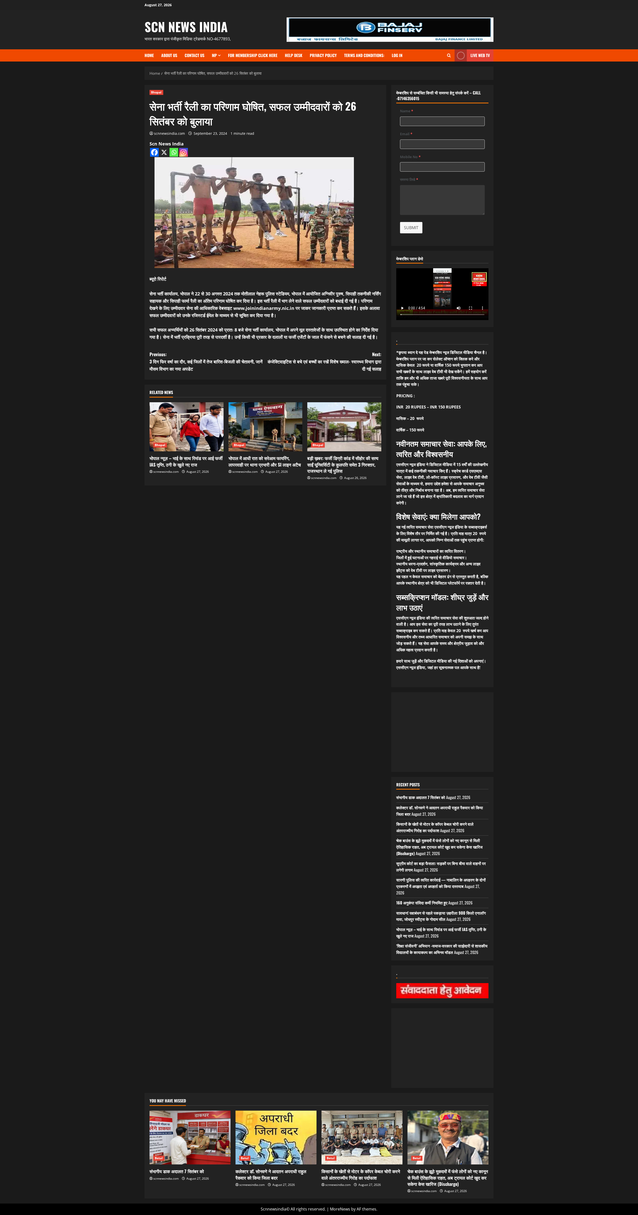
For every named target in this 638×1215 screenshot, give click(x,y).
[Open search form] (449, 55)
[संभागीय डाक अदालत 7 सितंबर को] (190, 1138)
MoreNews (340, 1209)
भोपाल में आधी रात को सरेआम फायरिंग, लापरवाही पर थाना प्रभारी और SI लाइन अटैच (265, 461)
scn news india (186, 26)
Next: (324, 361)
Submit (411, 227)
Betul (159, 1158)
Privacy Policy (323, 55)
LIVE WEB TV (480, 55)
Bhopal (156, 92)
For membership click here (252, 55)
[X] (164, 152)
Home (149, 55)
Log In (397, 55)
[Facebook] (154, 152)
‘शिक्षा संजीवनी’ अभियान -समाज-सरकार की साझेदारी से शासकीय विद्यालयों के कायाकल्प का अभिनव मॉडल (441, 949)
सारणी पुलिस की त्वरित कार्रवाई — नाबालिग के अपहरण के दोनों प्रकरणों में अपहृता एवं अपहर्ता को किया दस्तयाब (441, 883)
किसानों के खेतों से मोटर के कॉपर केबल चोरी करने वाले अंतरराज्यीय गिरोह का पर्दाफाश (435, 827)
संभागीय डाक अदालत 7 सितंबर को (420, 797)
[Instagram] (183, 152)
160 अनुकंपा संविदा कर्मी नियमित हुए (421, 903)
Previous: (206, 361)
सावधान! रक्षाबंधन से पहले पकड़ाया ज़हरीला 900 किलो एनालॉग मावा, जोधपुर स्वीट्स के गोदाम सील (441, 916)
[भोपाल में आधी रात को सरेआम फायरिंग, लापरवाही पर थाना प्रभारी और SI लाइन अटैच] (266, 427)
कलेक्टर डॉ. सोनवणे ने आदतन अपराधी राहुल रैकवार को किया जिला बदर (271, 1174)
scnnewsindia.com (169, 133)
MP (214, 55)
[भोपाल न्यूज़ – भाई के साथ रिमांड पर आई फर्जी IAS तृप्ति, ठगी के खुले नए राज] (187, 427)
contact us (194, 55)
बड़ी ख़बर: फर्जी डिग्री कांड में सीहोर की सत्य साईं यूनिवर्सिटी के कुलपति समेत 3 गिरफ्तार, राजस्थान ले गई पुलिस (342, 464)
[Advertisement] (442, 732)
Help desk (293, 55)
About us (169, 55)
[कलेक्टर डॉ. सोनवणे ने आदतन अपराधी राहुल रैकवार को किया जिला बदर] (276, 1138)
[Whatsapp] (173, 152)
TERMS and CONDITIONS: (364, 55)
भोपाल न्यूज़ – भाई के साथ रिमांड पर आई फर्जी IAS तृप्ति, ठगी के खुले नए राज (186, 461)
